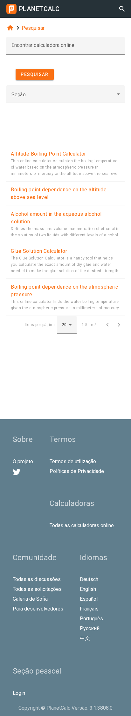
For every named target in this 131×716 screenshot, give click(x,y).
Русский (90, 628)
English (88, 589)
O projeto (23, 461)
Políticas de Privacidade (77, 471)
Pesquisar (33, 28)
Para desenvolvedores (38, 609)
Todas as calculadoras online (82, 525)
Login (19, 693)
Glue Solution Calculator (39, 251)
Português (91, 619)
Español (89, 599)
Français (89, 609)
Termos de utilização (73, 461)
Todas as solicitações (37, 589)
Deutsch (89, 579)
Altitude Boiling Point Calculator (48, 154)
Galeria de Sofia (30, 599)
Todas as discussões (37, 579)
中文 (85, 638)
